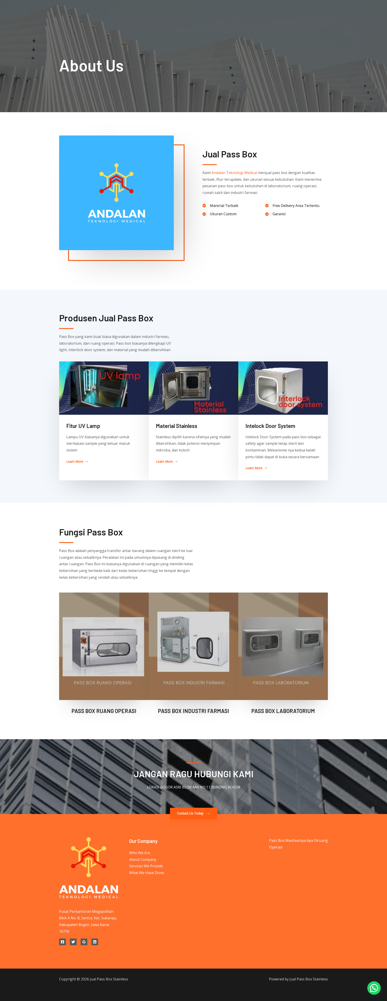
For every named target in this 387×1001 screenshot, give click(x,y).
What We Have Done (146, 872)
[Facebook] (62, 942)
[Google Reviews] (84, 942)
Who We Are (139, 852)
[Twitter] (73, 942)
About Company (142, 859)
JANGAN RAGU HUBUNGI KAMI (194, 773)
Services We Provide (146, 866)
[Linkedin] (94, 942)
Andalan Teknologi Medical (234, 172)
